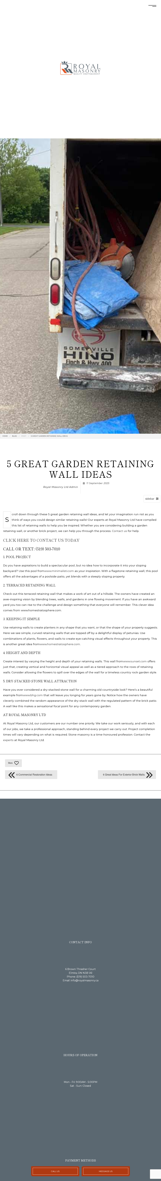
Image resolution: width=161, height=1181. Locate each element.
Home (5, 436)
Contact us (119, 531)
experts (8, 740)
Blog (14, 436)
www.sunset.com (135, 661)
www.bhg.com (33, 695)
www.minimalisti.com (59, 571)
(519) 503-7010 (85, 976)
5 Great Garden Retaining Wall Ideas (49, 436)
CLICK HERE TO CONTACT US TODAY (41, 540)
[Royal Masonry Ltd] (80, 69)
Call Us (55, 1171)
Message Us (106, 1171)
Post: (23, 436)
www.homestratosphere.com (60, 644)
